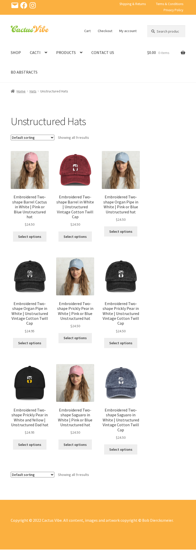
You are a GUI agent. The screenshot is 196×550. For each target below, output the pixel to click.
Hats (33, 91)
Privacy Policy (173, 10)
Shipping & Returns (132, 4)
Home (21, 91)
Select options (29, 236)
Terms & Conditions (169, 4)
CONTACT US (102, 52)
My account (128, 31)
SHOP (16, 52)
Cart (87, 31)
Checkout (105, 31)
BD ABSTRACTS (24, 72)
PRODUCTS (66, 52)
